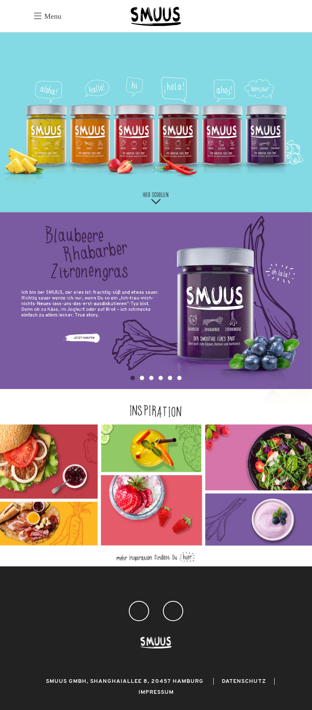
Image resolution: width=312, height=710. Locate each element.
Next (300, 301)
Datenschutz (244, 681)
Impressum (156, 692)
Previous (12, 301)
